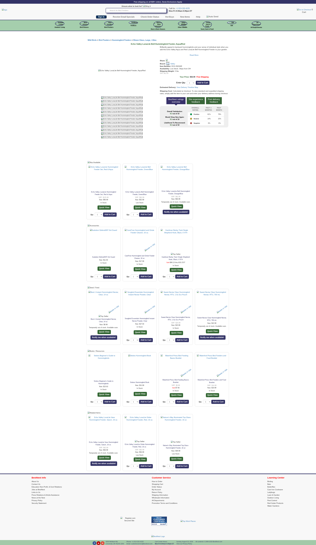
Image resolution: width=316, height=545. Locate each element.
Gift (231, 25)
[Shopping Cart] (304, 9)
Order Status (157, 487)
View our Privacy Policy (184, 544)
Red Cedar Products (275, 503)
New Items (185, 17)
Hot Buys (169, 17)
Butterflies (271, 487)
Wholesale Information (160, 498)
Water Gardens (273, 506)
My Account (156, 490)
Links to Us (36, 492)
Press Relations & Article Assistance (45, 495)
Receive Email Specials (124, 17)
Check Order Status (150, 17)
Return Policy (157, 492)
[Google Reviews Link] (102, 543)
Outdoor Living (60, 27)
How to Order (157, 481)
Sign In (101, 17)
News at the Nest (38, 498)
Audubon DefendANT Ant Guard (103, 257)
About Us (35, 481)
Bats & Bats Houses (158, 29)
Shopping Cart (157, 484)
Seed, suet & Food (207, 29)
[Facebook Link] (94, 543)
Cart (304, 12)
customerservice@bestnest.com (141, 544)
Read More (194, 55)
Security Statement (39, 503)
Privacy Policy (37, 500)
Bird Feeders (108, 27)
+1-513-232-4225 (183, 8)
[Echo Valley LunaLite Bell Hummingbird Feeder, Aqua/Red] (122, 97)
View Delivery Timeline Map (187, 87)
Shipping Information (160, 495)
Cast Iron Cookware (275, 490)
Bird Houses (84, 27)
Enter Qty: (181, 83)
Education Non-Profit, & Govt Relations (47, 487)
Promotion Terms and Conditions (164, 503)
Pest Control (272, 500)
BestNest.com (217, 542)
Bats (269, 484)
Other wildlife (182, 27)
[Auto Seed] (212, 17)
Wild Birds (92, 40)
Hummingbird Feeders (121, 40)
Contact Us (36, 484)
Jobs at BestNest (38, 490)
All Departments (256, 27)
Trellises (133, 25)
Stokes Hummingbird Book (139, 382)
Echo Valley (170, 64)
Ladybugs (271, 492)
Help (198, 17)
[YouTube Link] (98, 543)
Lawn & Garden (273, 495)
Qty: (92, 215)
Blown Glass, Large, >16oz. (145, 40)
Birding (270, 481)
